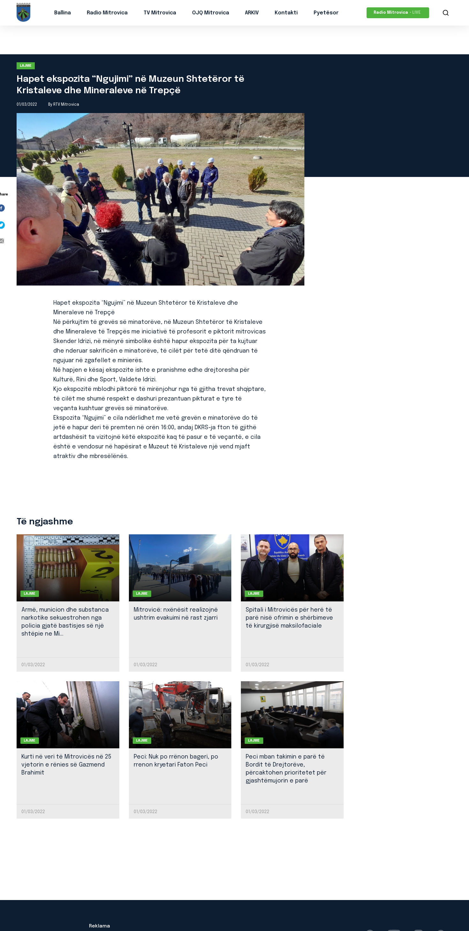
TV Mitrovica (160, 13)
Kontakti (286, 13)
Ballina (62, 13)
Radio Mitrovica (107, 13)
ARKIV (252, 13)
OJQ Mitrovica (210, 13)
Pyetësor (326, 13)
